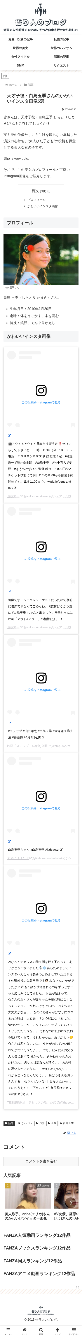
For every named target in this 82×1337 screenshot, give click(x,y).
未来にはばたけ (18, 858)
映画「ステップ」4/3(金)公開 (27, 746)
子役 (41, 1123)
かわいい (26, 1123)
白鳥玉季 (68, 1123)
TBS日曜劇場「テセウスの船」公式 (31, 1102)
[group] (28, 1203)
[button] (70, 1202)
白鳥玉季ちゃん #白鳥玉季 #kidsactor (33, 849)
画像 (53, 1123)
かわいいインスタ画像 (42, 206)
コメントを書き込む (41, 1161)
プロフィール (36, 200)
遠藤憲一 (13, 496)
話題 (11, 1123)
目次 (35, 191)
